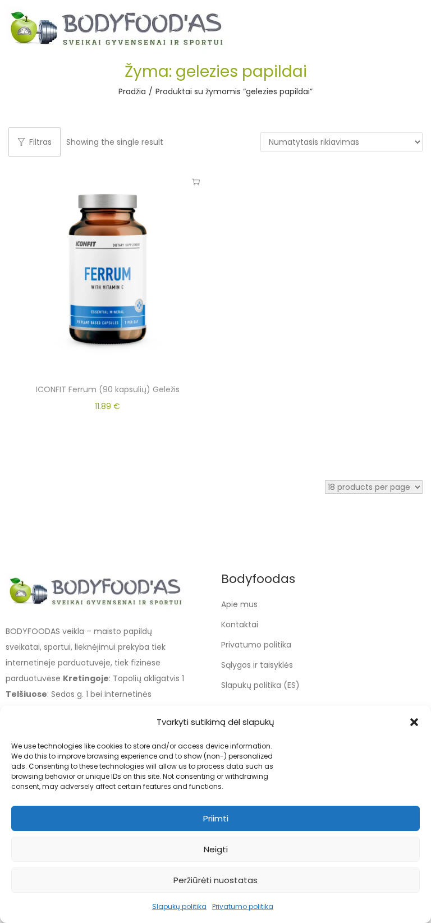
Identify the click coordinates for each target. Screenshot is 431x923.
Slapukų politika (179, 906)
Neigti (216, 849)
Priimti (215, 818)
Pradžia (132, 91)
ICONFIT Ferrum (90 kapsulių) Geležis (108, 389)
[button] (414, 722)
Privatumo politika (242, 906)
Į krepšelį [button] (196, 182)
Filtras (40, 142)
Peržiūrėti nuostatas (215, 880)
